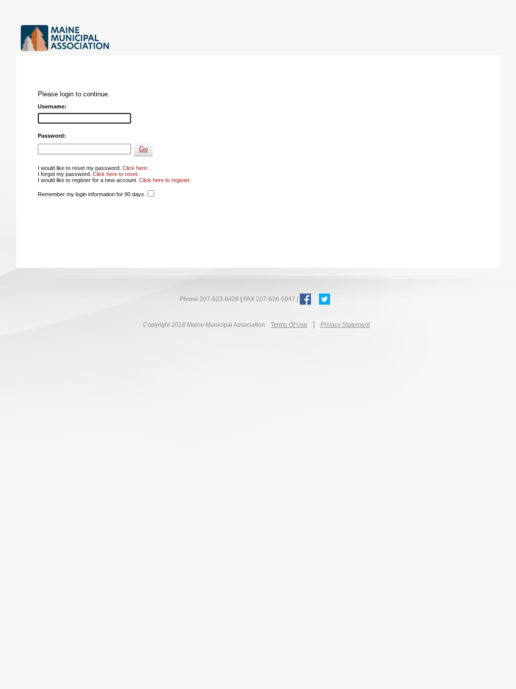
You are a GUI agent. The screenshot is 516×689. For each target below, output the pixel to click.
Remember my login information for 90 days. (92, 194)
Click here (134, 168)
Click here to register (164, 180)
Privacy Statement (345, 324)
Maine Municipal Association (124, 37)
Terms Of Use (289, 324)
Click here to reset (115, 174)
